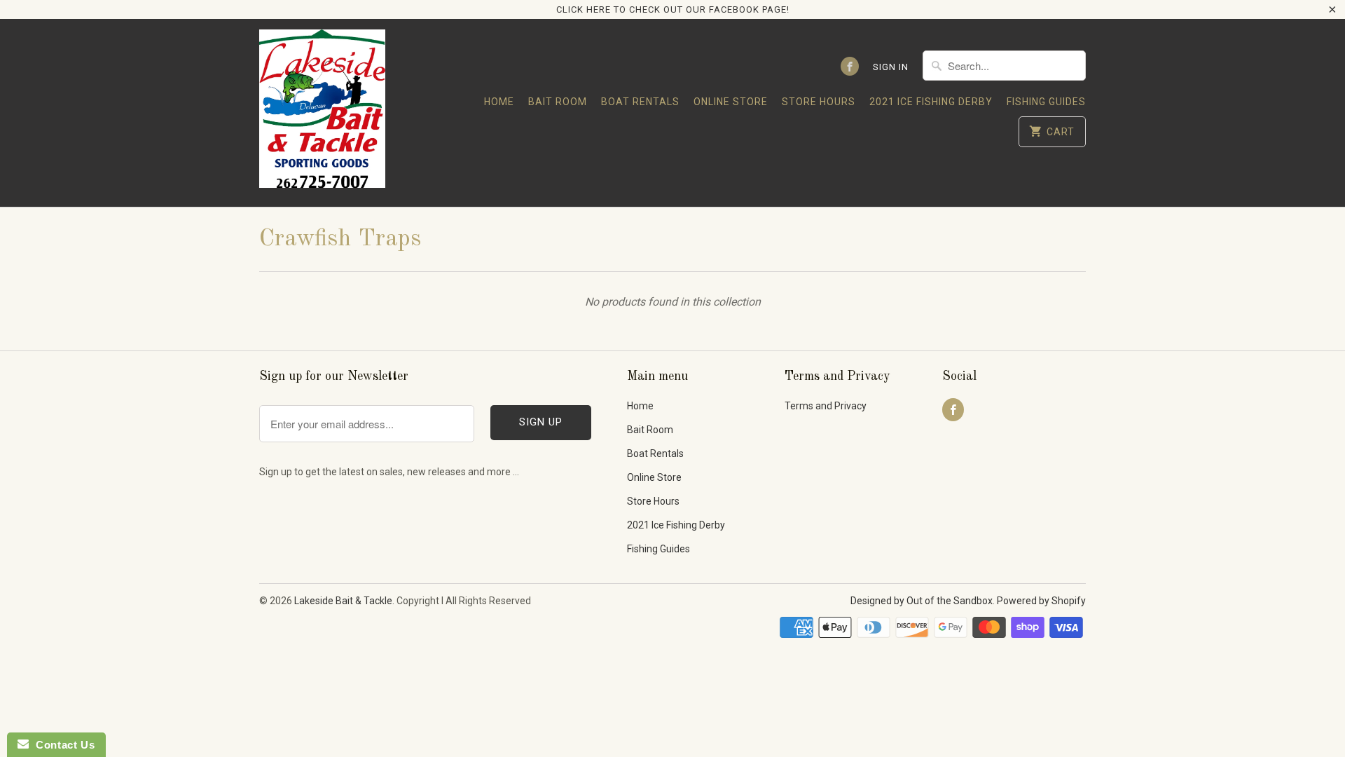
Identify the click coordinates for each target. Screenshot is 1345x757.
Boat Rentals (640, 101)
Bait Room (557, 101)
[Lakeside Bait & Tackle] (322, 112)
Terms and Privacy (826, 405)
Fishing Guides (1046, 101)
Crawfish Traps (340, 239)
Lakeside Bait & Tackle (343, 600)
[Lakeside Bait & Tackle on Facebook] (850, 66)
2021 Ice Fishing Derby (931, 101)
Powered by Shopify (1041, 600)
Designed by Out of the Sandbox (921, 600)
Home (499, 101)
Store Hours (818, 101)
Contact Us (62, 745)
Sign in (891, 67)
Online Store (731, 101)
